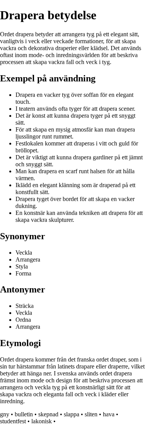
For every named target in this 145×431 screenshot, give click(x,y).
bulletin (24, 414)
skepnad (48, 414)
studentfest (13, 421)
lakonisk (41, 421)
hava (108, 414)
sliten (91, 414)
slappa (71, 414)
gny (4, 414)
